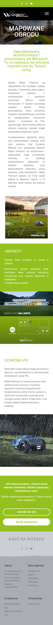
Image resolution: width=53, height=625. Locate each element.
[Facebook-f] (22, 4)
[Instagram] (26, 4)
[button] (46, 13)
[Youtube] (31, 4)
